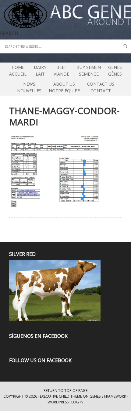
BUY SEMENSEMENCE (88, 70)
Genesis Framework (108, 396)
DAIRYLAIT (38, 70)
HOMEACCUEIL (18, 70)
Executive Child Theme (61, 396)
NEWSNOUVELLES (29, 87)
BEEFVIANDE (61, 70)
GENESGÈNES (115, 70)
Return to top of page (65, 390)
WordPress (58, 402)
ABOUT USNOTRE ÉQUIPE (63, 87)
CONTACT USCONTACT (100, 87)
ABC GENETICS (1, 15)
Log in (77, 402)
